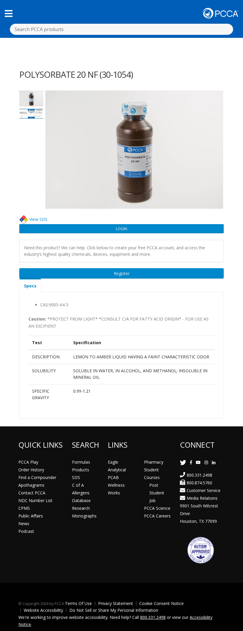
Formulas (81, 462)
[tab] (30, 285)
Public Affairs (30, 516)
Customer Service (203, 490)
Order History (31, 470)
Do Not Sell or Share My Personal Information (113, 610)
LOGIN (121, 228)
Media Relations (202, 498)
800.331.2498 (199, 475)
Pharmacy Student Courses (153, 469)
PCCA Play (28, 462)
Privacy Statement (115, 603)
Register (122, 273)
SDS (76, 477)
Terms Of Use (78, 603)
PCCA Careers (157, 516)
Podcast (26, 531)
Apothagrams (31, 485)
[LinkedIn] (213, 462)
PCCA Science (157, 508)
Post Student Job (156, 492)
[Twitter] (183, 462)
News (23, 523)
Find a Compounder (37, 477)
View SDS (38, 219)
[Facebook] (191, 462)
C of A (78, 485)
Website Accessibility (43, 610)
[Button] (8, 13)
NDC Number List (35, 500)
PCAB (113, 477)
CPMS (24, 508)
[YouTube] (198, 462)
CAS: (44, 305)
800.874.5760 (199, 483)
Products (80, 470)
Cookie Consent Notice (161, 603)
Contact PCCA (31, 493)
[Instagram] (206, 462)
